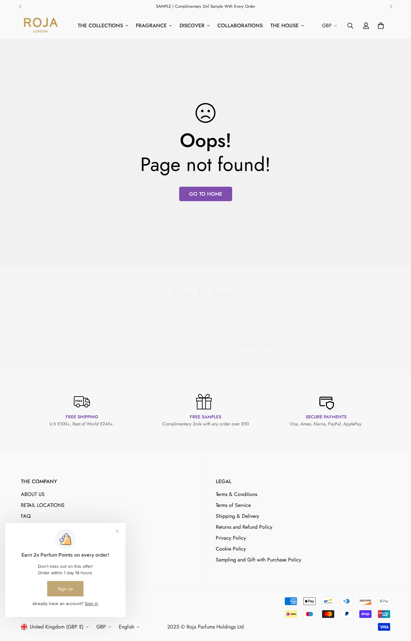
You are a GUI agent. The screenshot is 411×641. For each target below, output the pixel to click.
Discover (192, 25)
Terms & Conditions (236, 494)
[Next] (391, 6)
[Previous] (20, 6)
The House (284, 25)
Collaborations (240, 25)
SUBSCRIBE (256, 343)
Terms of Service (233, 505)
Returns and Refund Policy (244, 526)
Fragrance (151, 25)
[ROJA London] (40, 25)
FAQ (26, 515)
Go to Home (205, 194)
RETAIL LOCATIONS (43, 505)
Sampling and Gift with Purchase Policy (258, 559)
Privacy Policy (246, 364)
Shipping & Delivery (237, 515)
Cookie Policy (231, 548)
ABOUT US (33, 494)
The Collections (100, 25)
